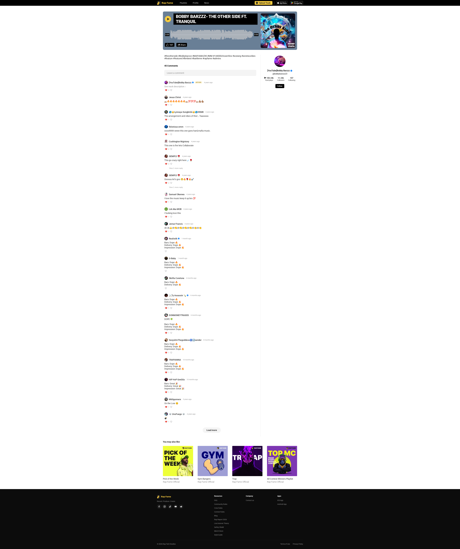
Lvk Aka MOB (175, 209)
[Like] (171, 90)
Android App (282, 504)
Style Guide (218, 535)
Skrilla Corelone (176, 278)
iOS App (280, 500)
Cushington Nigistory (179, 141)
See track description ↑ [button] (175, 86)
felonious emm (176, 127)
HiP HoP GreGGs (177, 379)
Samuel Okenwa (176, 194)
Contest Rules (219, 512)
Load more (212, 430)
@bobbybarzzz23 (280, 74)
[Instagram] (164, 506)
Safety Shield (219, 527)
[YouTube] (175, 506)
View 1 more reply (176, 168)
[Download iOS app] (282, 3)
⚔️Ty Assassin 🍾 (177, 295)
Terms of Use (285, 544)
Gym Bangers (204, 479)
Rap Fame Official (171, 482)
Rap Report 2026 (220, 519)
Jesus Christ (175, 97)
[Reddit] (181, 506)
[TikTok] (170, 506)
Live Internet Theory (221, 523)
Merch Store (218, 531)
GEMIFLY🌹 (174, 156)
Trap (234, 479)
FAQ (215, 500)
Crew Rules (218, 508)
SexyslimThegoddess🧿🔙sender (185, 340)
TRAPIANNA (175, 360)
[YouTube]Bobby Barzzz (180, 82)
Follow (279, 86)
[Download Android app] (296, 3)
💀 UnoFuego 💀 (177, 414)
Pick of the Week (171, 479)
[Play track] (168, 19)
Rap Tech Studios (169, 544)
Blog (216, 516)
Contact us (250, 500)
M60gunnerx (175, 399)
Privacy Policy (298, 544)
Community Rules (220, 504)
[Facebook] (159, 506)
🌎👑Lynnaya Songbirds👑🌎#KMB (186, 112)
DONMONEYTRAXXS (179, 315)
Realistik (173, 238)
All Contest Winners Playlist (280, 479)
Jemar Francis (176, 224)
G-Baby (172, 258)
